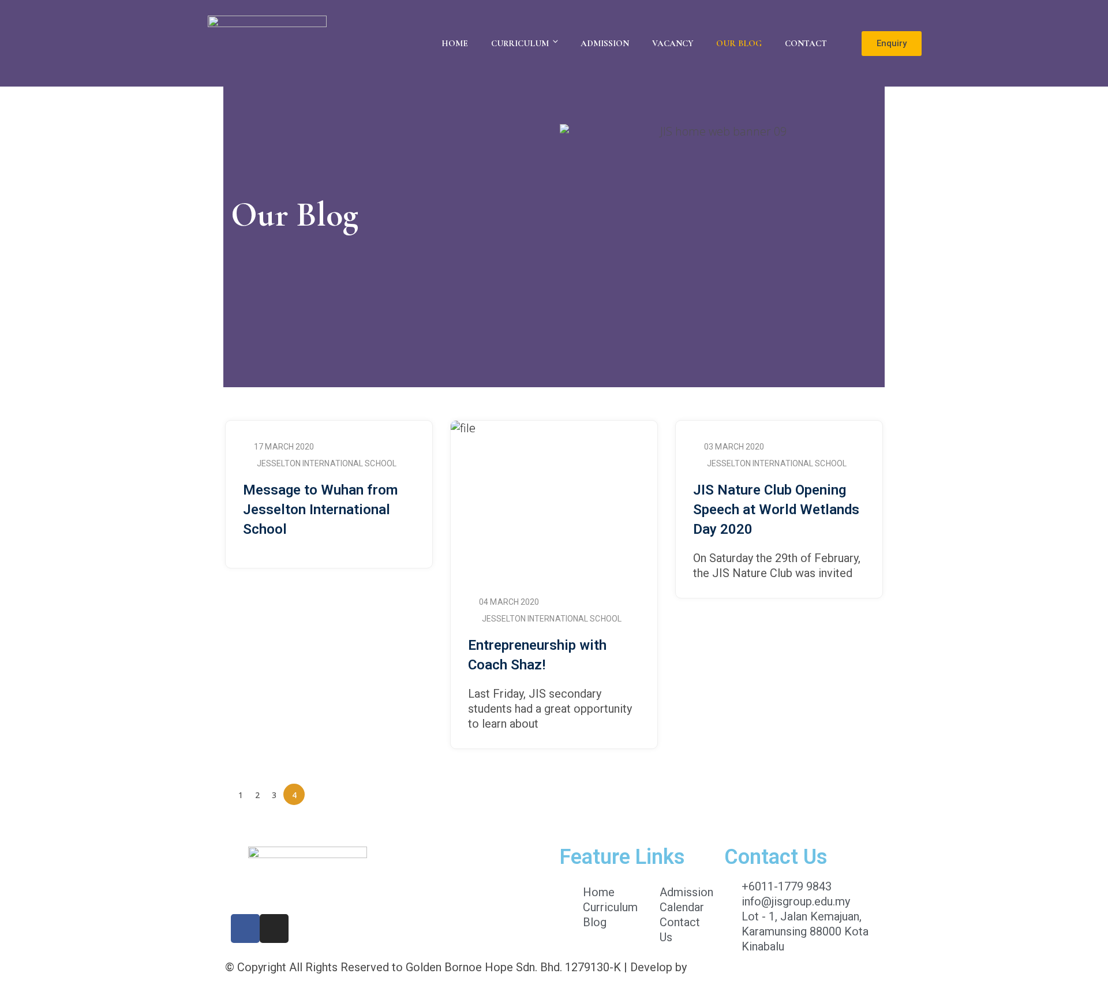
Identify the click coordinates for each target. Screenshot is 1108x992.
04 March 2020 (509, 602)
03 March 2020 (734, 446)
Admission (605, 43)
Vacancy (672, 43)
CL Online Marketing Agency (761, 967)
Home (454, 43)
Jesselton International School (326, 463)
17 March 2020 (284, 446)
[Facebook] (245, 928)
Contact (806, 43)
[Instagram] (274, 928)
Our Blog (739, 43)
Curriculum (520, 43)
